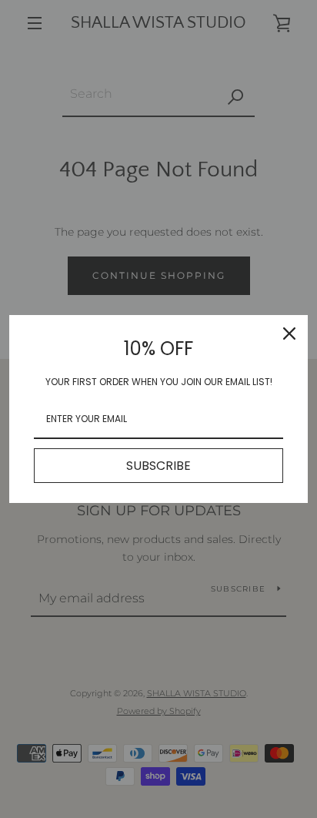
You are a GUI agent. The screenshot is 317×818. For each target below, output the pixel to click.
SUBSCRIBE (158, 465)
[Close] (289, 333)
